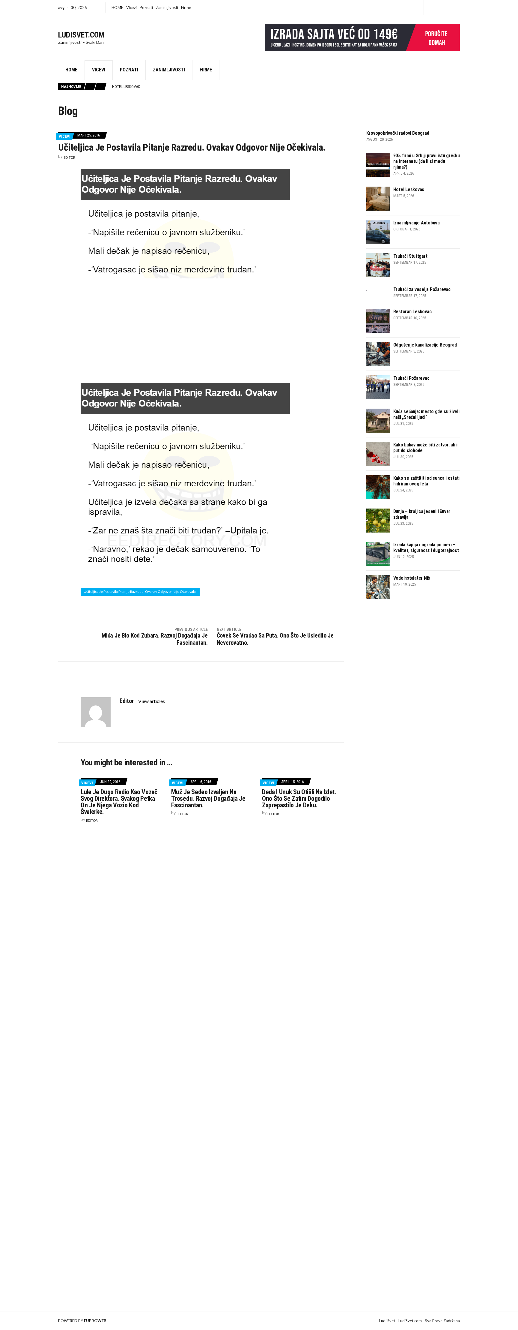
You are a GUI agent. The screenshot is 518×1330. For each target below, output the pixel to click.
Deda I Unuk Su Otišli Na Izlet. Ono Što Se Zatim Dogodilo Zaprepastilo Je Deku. (299, 798)
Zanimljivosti (167, 7)
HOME (117, 7)
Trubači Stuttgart (410, 256)
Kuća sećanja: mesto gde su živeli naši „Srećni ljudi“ (426, 414)
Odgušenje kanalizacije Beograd (425, 345)
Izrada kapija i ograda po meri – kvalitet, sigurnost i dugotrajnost (426, 547)
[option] (286, 86)
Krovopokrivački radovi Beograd (397, 133)
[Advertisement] (212, 329)
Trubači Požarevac (411, 378)
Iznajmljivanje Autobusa (416, 223)
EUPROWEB (95, 1320)
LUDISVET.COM (81, 34)
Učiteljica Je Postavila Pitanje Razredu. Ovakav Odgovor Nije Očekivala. (140, 591)
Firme (186, 7)
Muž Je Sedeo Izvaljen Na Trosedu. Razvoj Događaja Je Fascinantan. (208, 798)
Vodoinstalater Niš (411, 578)
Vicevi (131, 7)
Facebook (433, 7)
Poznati (146, 7)
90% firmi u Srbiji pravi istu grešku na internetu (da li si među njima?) (426, 161)
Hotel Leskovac (126, 86)
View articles (152, 701)
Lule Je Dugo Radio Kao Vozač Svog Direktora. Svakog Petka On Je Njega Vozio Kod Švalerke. (119, 801)
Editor (69, 157)
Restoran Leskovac (412, 311)
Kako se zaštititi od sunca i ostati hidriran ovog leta (426, 481)
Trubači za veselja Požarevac (422, 289)
